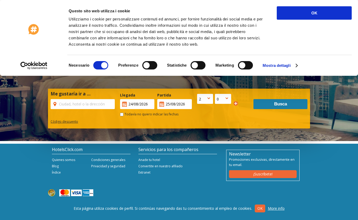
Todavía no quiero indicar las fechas (151, 114)
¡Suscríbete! (263, 173)
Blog (55, 166)
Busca (280, 103)
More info (276, 208)
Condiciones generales (108, 160)
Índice (56, 172)
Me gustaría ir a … (71, 93)
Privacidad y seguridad (108, 166)
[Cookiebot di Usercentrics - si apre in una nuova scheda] (34, 65)
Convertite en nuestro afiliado (160, 166)
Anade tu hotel (149, 160)
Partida (164, 95)
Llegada (127, 95)
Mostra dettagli (277, 65)
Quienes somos (63, 160)
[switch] (149, 65)
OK (314, 13)
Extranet (144, 172)
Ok (260, 208)
